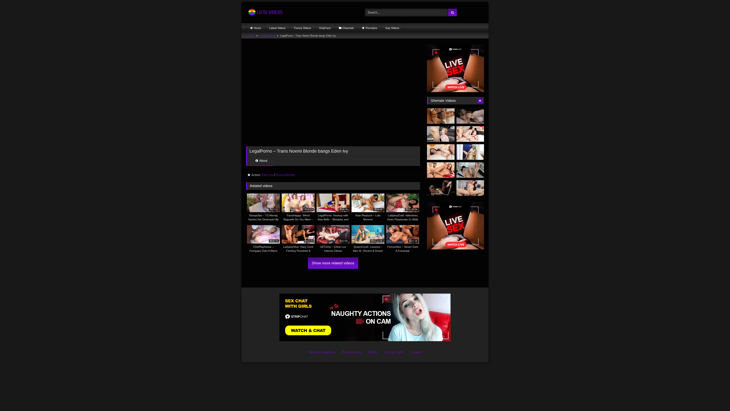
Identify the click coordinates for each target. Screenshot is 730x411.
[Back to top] (718, 399)
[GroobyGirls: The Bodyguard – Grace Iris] (441, 152)
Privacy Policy (351, 352)
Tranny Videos (302, 27)
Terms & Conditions (322, 352)
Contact (416, 352)
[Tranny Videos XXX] (265, 12)
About (263, 160)
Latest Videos (277, 27)
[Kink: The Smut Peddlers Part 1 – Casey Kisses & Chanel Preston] (470, 116)
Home (257, 27)
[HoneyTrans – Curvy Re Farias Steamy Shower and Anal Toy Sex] (470, 152)
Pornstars (371, 27)
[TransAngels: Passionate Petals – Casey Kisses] (441, 170)
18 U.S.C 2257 (394, 352)
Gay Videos (392, 27)
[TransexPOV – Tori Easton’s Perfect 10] (470, 188)
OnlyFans (325, 27)
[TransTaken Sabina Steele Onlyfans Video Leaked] (441, 134)
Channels (348, 27)
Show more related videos (333, 263)
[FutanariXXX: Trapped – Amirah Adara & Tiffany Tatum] (441, 188)
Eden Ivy (267, 175)
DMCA (372, 352)
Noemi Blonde (285, 175)
